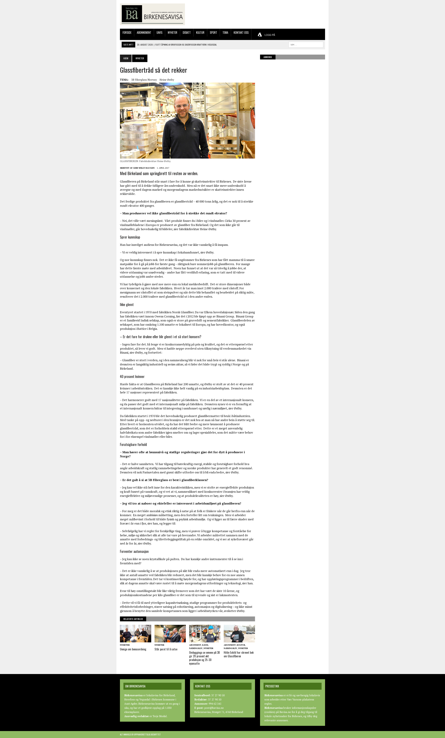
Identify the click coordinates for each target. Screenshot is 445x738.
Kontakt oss (241, 32)
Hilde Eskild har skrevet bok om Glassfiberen (239, 654)
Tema (225, 32)
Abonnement (144, 32)
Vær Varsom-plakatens (300, 699)
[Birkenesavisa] (152, 14)
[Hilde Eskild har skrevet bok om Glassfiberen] (239, 640)
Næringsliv (196, 648)
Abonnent (195, 645)
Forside (127, 32)
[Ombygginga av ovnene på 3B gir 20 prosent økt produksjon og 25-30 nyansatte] (204, 640)
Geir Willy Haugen (144, 168)
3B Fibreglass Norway (144, 79)
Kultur (200, 32)
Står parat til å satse (166, 649)
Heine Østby (167, 79)
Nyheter (172, 32)
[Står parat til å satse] (170, 640)
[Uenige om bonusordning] (135, 640)
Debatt (187, 32)
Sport (213, 32)
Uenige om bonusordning (133, 649)
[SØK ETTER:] (306, 44)
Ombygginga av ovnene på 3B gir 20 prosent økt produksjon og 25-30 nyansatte (204, 657)
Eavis (159, 32)
